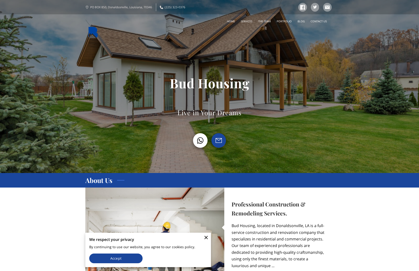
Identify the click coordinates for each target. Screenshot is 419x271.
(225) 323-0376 (175, 7)
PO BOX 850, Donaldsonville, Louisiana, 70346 (121, 7)
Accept (115, 258)
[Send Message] (218, 140)
